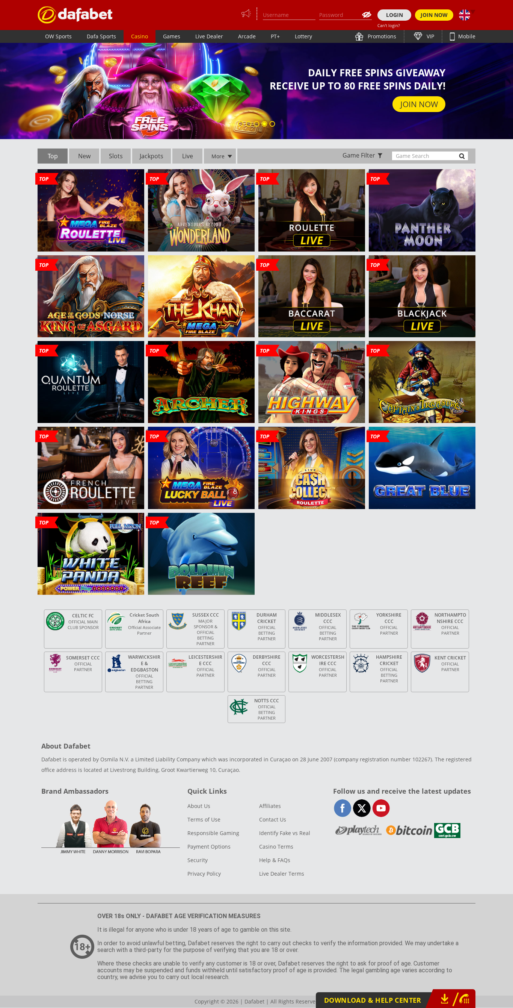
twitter (362, 808)
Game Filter (359, 155)
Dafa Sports (101, 36)
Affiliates (270, 805)
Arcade (247, 36)
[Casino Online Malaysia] (75, 15)
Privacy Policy (204, 873)
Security (197, 860)
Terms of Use (203, 819)
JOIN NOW (434, 14)
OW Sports (58, 36)
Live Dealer (209, 36)
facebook (343, 808)
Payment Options (209, 846)
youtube (381, 808)
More (218, 156)
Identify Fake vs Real (284, 833)
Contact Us (272, 819)
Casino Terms (276, 846)
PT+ (275, 36)
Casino (139, 36)
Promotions (381, 36)
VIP (429, 36)
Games (171, 36)
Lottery (303, 36)
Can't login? (388, 25)
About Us (198, 805)
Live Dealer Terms (281, 873)
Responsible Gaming (213, 833)
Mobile (466, 36)
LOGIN (394, 14)
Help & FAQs (274, 860)
